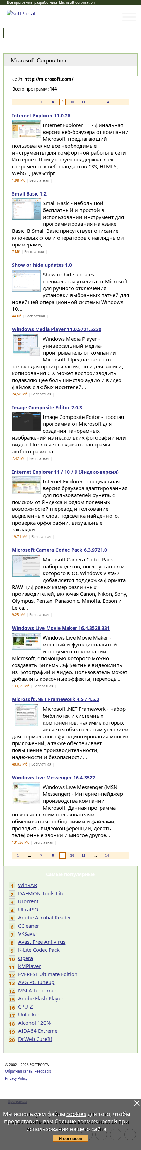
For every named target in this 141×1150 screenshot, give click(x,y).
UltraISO (28, 909)
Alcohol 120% (34, 1022)
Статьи (58, 33)
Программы (24, 33)
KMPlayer (29, 965)
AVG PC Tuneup (36, 982)
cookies (76, 1114)
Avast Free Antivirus (41, 941)
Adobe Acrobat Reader (44, 917)
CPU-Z (25, 1006)
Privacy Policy (16, 1078)
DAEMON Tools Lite (41, 893)
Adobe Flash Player (40, 998)
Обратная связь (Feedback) (28, 1071)
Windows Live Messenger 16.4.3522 (53, 777)
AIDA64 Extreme (37, 1030)
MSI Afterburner (37, 990)
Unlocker (28, 1014)
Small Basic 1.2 (29, 193)
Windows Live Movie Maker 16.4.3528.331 (61, 628)
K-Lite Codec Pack (39, 949)
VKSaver (27, 933)
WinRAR (27, 885)
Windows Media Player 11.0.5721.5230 (56, 329)
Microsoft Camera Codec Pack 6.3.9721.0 (59, 550)
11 (84, 102)
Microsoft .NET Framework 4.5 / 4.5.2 (55, 699)
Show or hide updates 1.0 (42, 265)
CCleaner (28, 925)
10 (72, 102)
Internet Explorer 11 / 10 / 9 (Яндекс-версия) (65, 471)
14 (107, 102)
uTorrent (28, 901)
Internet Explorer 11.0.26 (41, 115)
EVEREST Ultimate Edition (47, 974)
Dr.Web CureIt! (35, 1038)
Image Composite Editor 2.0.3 (47, 407)
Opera (25, 957)
